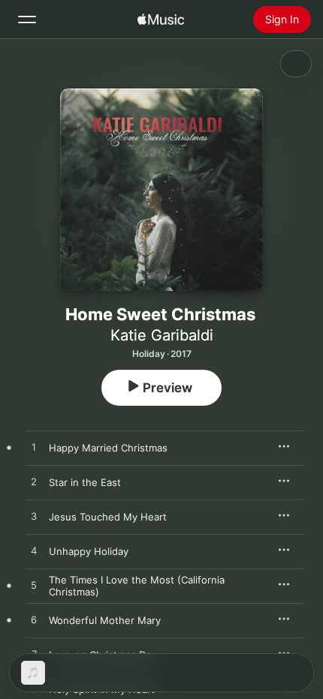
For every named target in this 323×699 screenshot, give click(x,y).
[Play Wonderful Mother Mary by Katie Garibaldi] (34, 620)
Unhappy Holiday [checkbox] (88, 551)
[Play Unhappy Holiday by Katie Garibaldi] (34, 551)
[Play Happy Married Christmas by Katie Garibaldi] (34, 447)
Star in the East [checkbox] (85, 482)
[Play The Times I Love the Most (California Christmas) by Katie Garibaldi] (34, 585)
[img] (160, 19)
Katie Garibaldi (161, 335)
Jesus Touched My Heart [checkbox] (108, 517)
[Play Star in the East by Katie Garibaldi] (34, 482)
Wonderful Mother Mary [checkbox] (105, 620)
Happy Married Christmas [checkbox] (108, 448)
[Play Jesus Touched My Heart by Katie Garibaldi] (34, 517)
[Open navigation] (27, 19)
